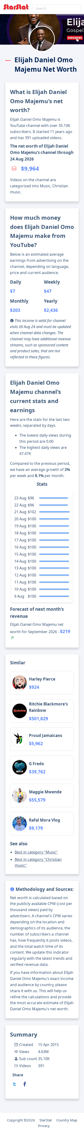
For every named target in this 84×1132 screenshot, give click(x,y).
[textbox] (56, 8)
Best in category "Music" (36, 852)
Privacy (44, 1125)
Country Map (66, 1120)
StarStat (45, 1120)
